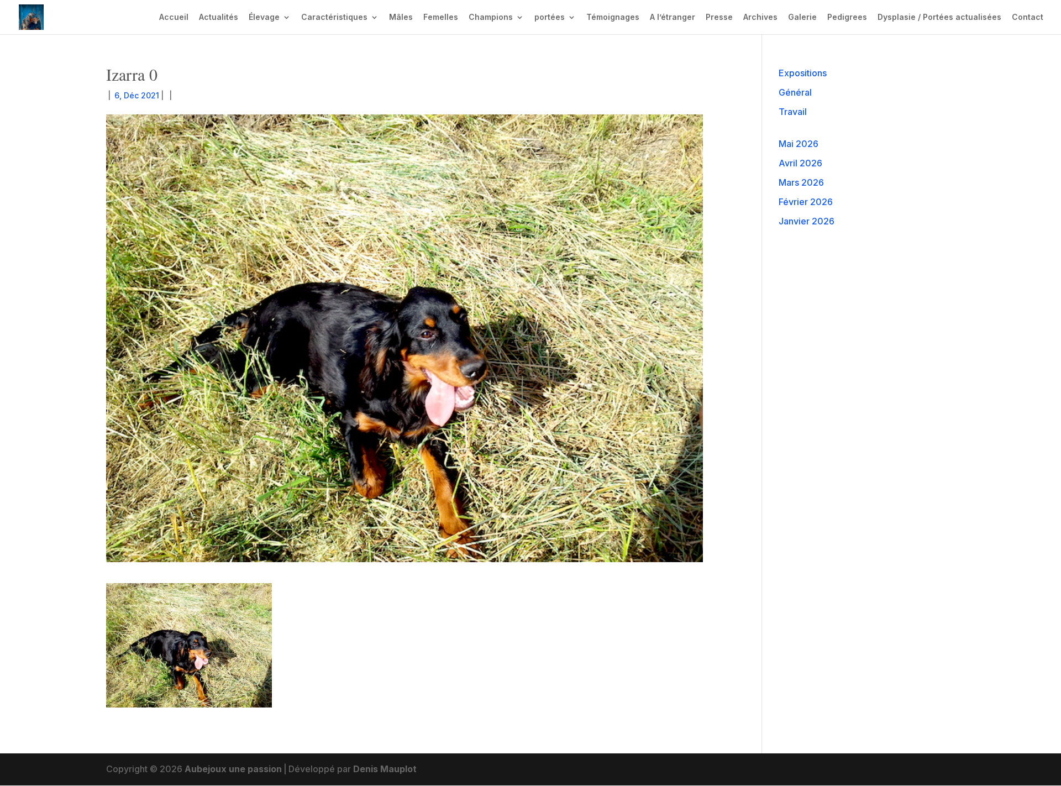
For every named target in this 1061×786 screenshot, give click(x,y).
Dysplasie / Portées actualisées (939, 17)
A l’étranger (672, 17)
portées (549, 17)
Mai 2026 (798, 143)
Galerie (802, 17)
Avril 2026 (800, 163)
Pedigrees (847, 17)
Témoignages (612, 17)
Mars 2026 (801, 182)
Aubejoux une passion (233, 768)
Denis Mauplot (385, 768)
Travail (793, 111)
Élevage (264, 17)
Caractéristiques (334, 17)
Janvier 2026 (806, 221)
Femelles (440, 17)
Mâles (401, 17)
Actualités (218, 17)
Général (795, 92)
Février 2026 (806, 201)
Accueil (173, 17)
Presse (719, 17)
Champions (491, 17)
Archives (760, 17)
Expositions (803, 72)
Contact (1027, 17)
